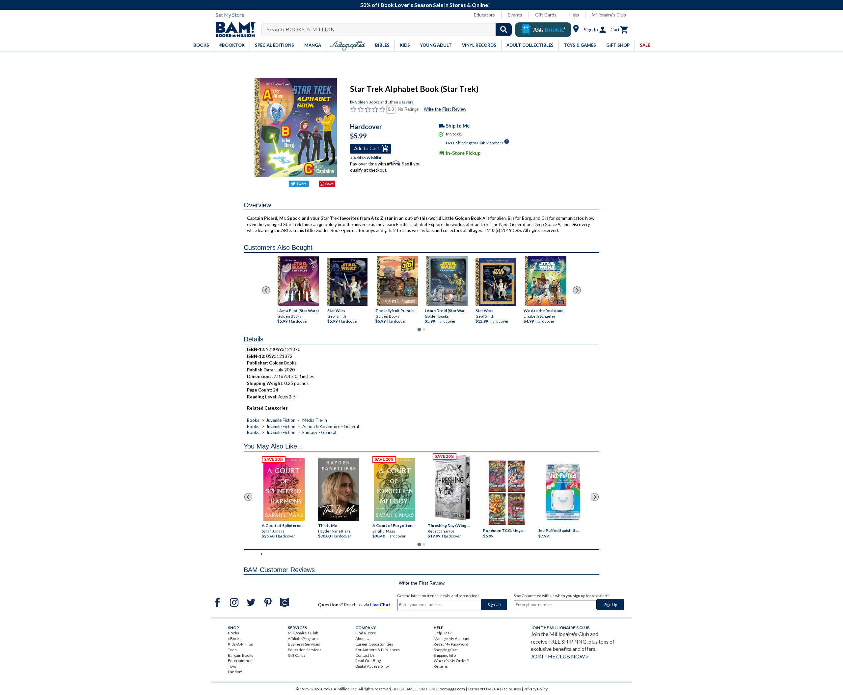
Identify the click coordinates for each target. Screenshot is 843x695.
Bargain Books (240, 655)
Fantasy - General (319, 432)
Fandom (235, 671)
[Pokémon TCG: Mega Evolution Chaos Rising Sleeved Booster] (506, 493)
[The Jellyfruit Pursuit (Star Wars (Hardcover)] (397, 281)
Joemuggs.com (451, 688)
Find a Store (365, 632)
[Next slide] (577, 290)
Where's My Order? (451, 660)
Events (515, 14)
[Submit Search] (504, 29)
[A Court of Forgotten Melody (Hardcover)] (394, 489)
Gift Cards (546, 14)
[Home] (233, 29)
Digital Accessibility (372, 666)
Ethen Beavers (401, 102)
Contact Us (365, 655)
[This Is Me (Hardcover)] (338, 489)
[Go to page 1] (419, 330)
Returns (441, 666)
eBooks (234, 638)
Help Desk (442, 632)
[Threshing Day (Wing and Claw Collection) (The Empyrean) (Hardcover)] (452, 488)
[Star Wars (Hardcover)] (347, 282)
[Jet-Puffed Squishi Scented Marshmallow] (563, 493)
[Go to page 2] (423, 329)
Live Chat (380, 604)
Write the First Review (445, 109)
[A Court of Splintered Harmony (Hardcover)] (284, 489)
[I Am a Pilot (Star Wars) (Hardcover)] (298, 281)
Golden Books (367, 102)
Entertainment (241, 660)
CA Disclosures (507, 688)
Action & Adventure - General (330, 426)
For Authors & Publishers (377, 649)
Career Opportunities (374, 644)
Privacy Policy (536, 688)
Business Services (304, 644)
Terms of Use (479, 688)
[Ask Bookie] (543, 29)
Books (253, 420)
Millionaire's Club (609, 14)
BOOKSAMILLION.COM (414, 688)
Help (574, 14)
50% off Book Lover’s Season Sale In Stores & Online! (425, 5)
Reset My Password (451, 644)
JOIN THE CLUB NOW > (560, 656)
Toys (232, 666)
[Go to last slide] (266, 290)
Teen (232, 649)
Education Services (304, 649)
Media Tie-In (314, 420)
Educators (484, 14)
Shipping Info (445, 655)
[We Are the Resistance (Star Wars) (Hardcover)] (545, 281)
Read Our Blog (368, 660)
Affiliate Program (303, 638)
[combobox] (390, 29)
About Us (363, 638)
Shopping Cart (446, 649)
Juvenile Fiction (280, 420)
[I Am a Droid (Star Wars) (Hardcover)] (447, 281)
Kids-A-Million (240, 644)
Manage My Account (452, 638)
